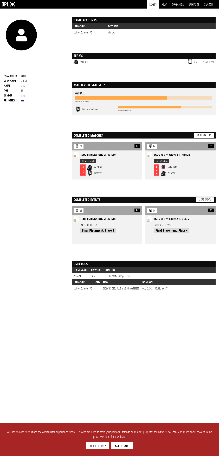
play (164, 4)
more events (205, 199)
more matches (204, 135)
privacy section (101, 436)
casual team (208, 62)
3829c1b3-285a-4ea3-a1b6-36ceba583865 (121, 288)
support (194, 4)
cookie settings (97, 446)
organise (178, 4)
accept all (121, 446)
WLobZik (77, 276)
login (153, 4)
